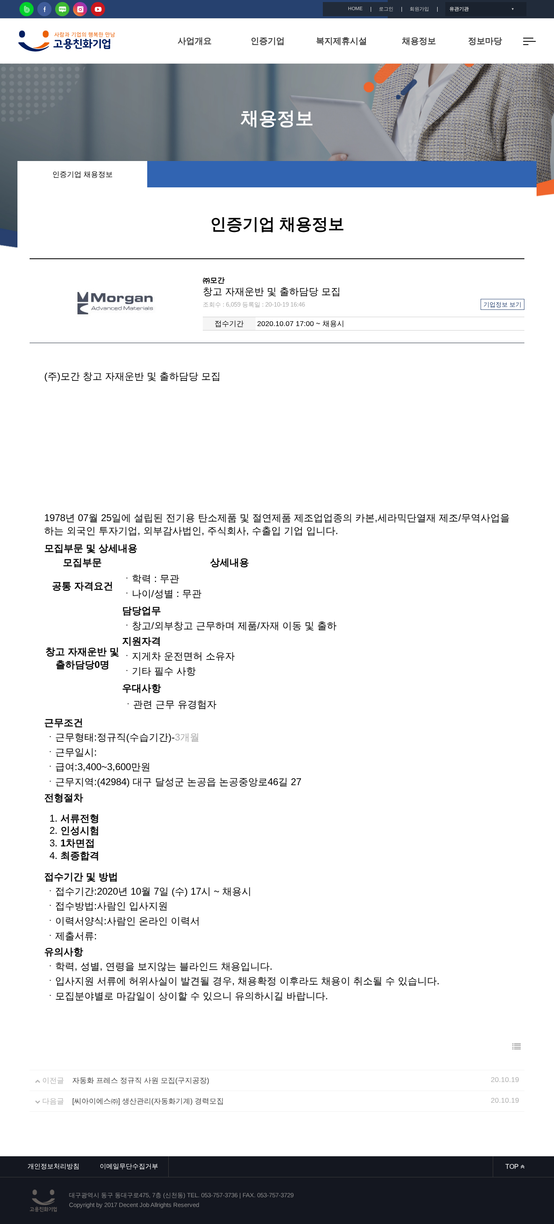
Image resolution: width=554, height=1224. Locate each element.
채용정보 (419, 40)
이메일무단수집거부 (129, 1166)
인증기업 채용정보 (82, 174)
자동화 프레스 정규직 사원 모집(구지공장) (140, 1080)
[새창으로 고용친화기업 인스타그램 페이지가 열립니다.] (80, 9)
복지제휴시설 (341, 40)
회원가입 (419, 9)
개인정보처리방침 (53, 1166)
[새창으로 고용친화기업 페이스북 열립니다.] (44, 9)
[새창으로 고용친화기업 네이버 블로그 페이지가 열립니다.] (62, 9)
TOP (512, 1166)
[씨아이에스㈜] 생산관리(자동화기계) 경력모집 (148, 1101)
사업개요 (195, 40)
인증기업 (268, 40)
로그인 (386, 9)
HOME (355, 8)
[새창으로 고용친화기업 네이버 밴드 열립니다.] (26, 9)
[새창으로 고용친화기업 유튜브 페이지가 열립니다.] (98, 9)
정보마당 (485, 40)
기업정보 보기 (502, 304)
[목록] (516, 1046)
